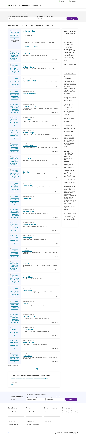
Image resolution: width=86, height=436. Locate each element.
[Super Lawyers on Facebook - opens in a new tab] (63, 411)
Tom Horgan (27, 238)
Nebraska (27, 10)
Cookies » (75, 433)
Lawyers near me (26, 5)
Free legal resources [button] (36, 5)
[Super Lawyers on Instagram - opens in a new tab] (67, 411)
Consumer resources (51, 408)
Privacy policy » (69, 433)
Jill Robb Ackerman (30, 54)
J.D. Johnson (27, 251)
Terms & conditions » (60, 433)
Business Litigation (20, 378)
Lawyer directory (14, 10)
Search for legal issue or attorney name (18, 16)
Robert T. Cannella (29, 106)
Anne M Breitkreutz (30, 93)
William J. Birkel (28, 67)
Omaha (12, 384)
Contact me (26, 46)
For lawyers (29, 408)
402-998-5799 (28, 35)
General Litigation (22, 10)
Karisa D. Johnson (29, 264)
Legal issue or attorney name (33, 397)
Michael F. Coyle (29, 133)
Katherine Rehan (29, 31)
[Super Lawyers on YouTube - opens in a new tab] (72, 411)
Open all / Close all (70, 73)
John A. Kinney (28, 277)
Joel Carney (27, 119)
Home (9, 10)
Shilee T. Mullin (28, 343)
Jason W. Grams (28, 198)
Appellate (13, 378)
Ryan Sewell (27, 356)
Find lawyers (72, 19)
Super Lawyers (13, 408)
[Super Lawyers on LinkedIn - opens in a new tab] (76, 411)
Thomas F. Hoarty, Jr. (30, 224)
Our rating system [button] (70, 64)
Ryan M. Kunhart (29, 303)
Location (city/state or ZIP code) (45, 16)
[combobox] (22, 18)
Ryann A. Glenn (28, 185)
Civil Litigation (29, 378)
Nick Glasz (26, 172)
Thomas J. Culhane (30, 146)
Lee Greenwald (28, 211)
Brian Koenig (27, 290)
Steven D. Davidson (30, 159)
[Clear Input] (35, 19)
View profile (35, 46)
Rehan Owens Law (27, 33)
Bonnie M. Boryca (29, 80)
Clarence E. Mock (29, 316)
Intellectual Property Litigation (41, 378)
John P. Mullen (28, 329)
